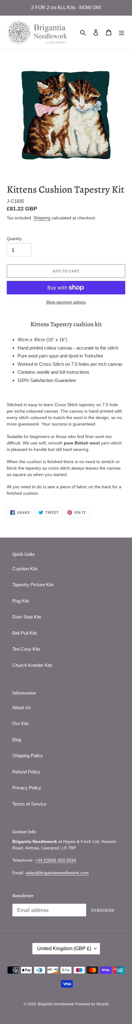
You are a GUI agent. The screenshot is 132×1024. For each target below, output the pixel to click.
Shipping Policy (27, 755)
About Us (21, 707)
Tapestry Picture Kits (33, 584)
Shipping (41, 217)
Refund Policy (26, 771)
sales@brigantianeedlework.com (57, 872)
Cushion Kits (25, 568)
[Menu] (121, 32)
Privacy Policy (26, 787)
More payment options (66, 302)
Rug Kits (20, 600)
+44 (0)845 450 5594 (55, 860)
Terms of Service (29, 804)
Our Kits (20, 723)
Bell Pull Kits (24, 633)
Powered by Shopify (92, 1004)
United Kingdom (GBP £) (64, 948)
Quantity (14, 238)
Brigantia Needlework (56, 1004)
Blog (16, 739)
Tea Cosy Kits (26, 649)
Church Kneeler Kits (32, 665)
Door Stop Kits (26, 616)
